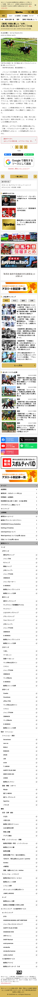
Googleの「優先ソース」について (18, 168)
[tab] (10, 16)
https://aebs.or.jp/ (6, 983)
